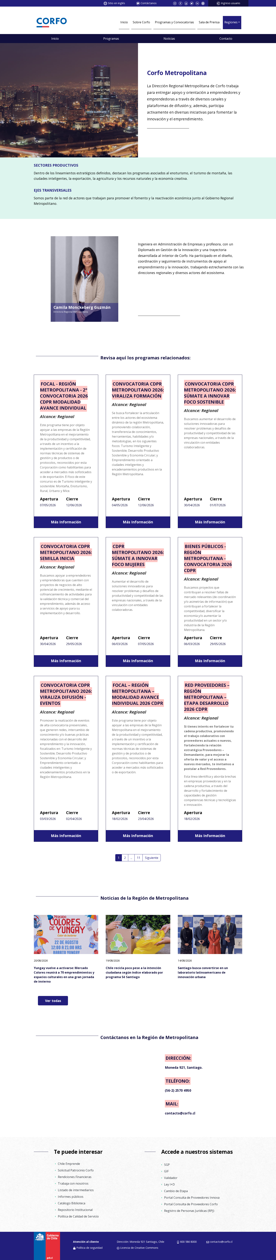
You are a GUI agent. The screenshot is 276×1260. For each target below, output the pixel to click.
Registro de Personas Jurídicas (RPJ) (189, 1211)
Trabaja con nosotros (73, 1183)
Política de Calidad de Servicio (78, 1216)
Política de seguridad (89, 1247)
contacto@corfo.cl (221, 1241)
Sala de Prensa (209, 22)
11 (138, 858)
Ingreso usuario (230, 3)
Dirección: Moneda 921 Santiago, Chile (140, 1241)
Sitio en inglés (116, 3)
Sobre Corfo (141, 22)
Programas (111, 38)
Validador (170, 1178)
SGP (167, 1165)
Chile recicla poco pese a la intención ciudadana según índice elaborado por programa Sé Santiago (134, 972)
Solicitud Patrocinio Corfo (76, 1170)
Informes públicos (70, 1197)
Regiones (231, 22)
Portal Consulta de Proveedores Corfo (191, 1204)
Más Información (66, 521)
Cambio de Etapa (176, 1191)
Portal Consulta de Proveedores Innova (191, 1197)
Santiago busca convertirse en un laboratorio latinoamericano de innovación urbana (203, 972)
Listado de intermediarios (76, 1190)
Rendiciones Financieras (74, 1177)
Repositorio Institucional (75, 1210)
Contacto (225, 38)
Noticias (169, 38)
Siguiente (151, 858)
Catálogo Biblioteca (71, 1203)
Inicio (124, 22)
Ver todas (53, 1000)
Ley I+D (169, 1184)
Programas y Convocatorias (174, 22)
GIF (166, 1171)
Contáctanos (149, 3)
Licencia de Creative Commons (139, 1247)
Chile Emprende (69, 1164)
